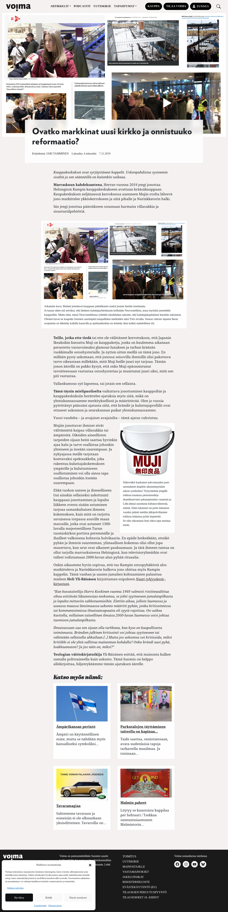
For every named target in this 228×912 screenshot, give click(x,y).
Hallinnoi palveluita (15, 888)
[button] (90, 865)
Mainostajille (134, 866)
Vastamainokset (136, 871)
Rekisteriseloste (55, 905)
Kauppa (154, 6)
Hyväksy (19, 897)
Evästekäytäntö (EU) (140, 887)
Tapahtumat (124, 6)
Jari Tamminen (57, 153)
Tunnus (203, 6)
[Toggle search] (218, 6)
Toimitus (129, 856)
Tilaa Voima (176, 6)
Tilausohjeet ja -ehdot (141, 897)
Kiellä (48, 897)
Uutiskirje (102, 6)
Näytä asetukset (78, 897)
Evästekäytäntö (40, 905)
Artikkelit (59, 6)
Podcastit (82, 6)
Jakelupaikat (133, 876)
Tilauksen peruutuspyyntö (145, 892)
